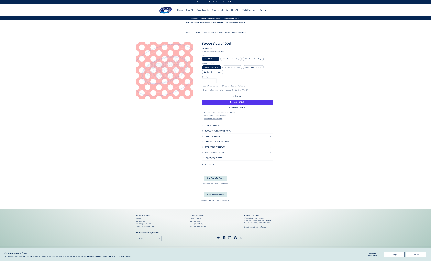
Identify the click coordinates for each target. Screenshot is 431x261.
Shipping (205, 51)
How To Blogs (195, 218)
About (138, 218)
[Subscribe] (159, 238)
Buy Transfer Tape (215, 178)
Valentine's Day (210, 33)
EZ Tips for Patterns (198, 226)
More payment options (237, 107)
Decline (416, 255)
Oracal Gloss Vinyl (211, 67)
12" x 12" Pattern (210, 59)
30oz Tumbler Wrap (253, 59)
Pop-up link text (208, 164)
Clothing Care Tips (143, 224)
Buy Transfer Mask (215, 195)
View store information (213, 118)
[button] (261, 10)
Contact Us (140, 221)
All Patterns (197, 33)
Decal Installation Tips (145, 226)
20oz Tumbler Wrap (231, 59)
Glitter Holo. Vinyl (232, 67)
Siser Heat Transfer (253, 67)
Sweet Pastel (224, 33)
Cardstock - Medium (212, 72)
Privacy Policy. (125, 256)
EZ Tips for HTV (196, 221)
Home (187, 33)
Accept (394, 255)
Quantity (205, 77)
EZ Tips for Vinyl (196, 224)
